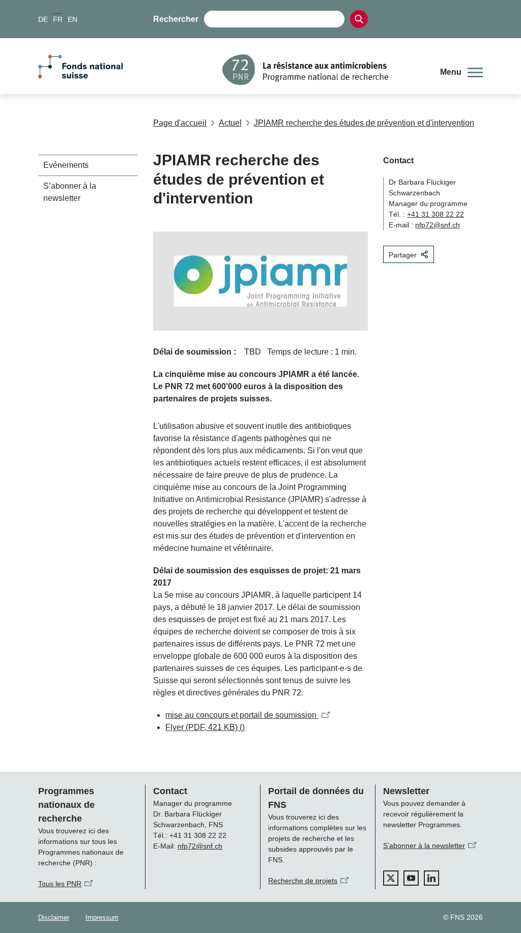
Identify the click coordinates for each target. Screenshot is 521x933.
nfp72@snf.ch (437, 225)
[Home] (323, 69)
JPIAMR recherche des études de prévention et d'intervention (364, 123)
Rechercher (175, 19)
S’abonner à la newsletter (69, 192)
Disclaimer (53, 917)
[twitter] (390, 878)
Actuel (230, 123)
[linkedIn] (431, 878)
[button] (461, 72)
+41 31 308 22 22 (435, 214)
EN (72, 19)
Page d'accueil (180, 123)
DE (43, 19)
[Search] (359, 19)
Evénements (66, 165)
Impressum (102, 917)
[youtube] (411, 878)
